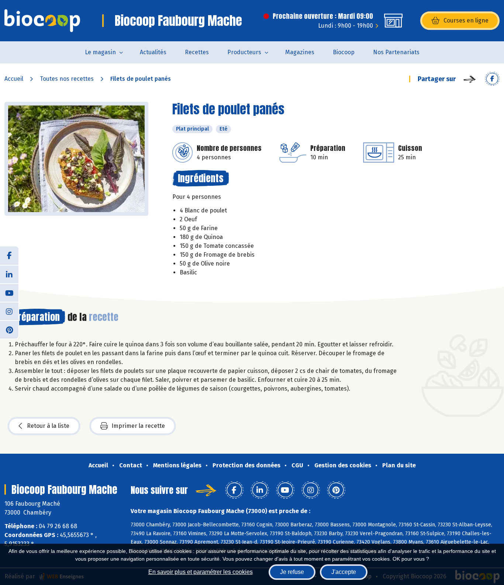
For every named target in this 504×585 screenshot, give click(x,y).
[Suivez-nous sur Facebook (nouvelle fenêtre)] (9, 255)
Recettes (197, 52)
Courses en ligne (466, 20)
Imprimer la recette (138, 425)
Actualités (153, 52)
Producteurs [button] (244, 52)
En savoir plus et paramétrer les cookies (200, 572)
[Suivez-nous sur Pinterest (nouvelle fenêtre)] (9, 329)
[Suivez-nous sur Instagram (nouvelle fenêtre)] (9, 311)
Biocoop (344, 52)
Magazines (299, 52)
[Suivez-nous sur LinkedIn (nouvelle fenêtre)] (9, 274)
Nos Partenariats (396, 52)
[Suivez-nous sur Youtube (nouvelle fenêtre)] (9, 292)
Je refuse (292, 572)
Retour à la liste (48, 425)
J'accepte (343, 572)
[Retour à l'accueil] (42, 20)
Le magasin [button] (100, 52)
